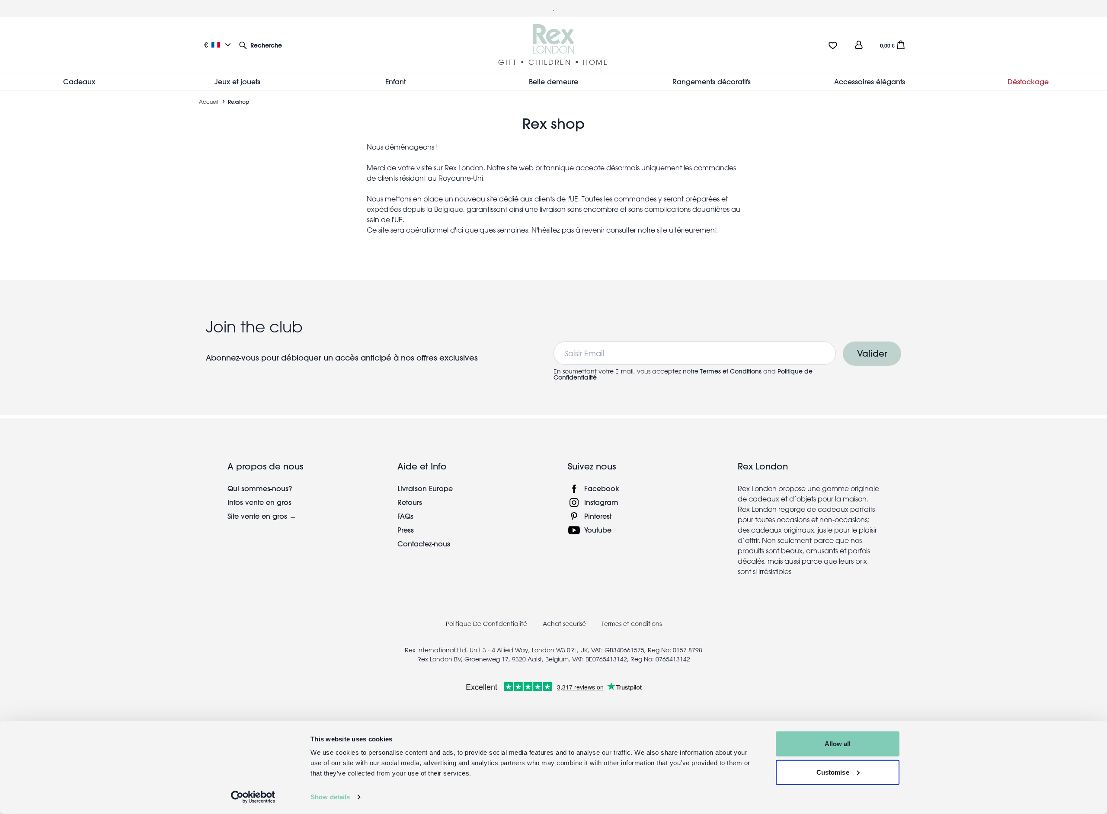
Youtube (597, 529)
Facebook (601, 488)
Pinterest (597, 515)
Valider (872, 353)
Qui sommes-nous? (259, 488)
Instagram (601, 502)
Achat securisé (564, 624)
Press (405, 529)
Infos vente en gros (259, 502)
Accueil (208, 101)
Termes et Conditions (730, 371)
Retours (409, 502)
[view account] (858, 44)
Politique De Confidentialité (486, 624)
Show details (330, 797)
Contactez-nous (423, 543)
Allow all (838, 743)
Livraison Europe (425, 488)
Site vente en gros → (261, 515)
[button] (260, 45)
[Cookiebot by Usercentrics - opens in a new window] (253, 797)
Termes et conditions (631, 624)
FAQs (405, 515)
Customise (832, 772)
